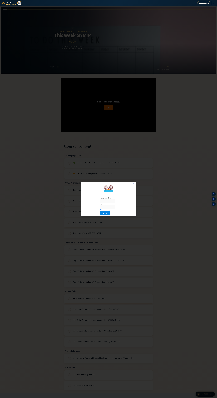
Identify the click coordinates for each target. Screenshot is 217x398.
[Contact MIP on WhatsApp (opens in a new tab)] (214, 194)
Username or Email (105, 198)
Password (102, 204)
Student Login (204, 3)
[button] (134, 184)
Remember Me (105, 210)
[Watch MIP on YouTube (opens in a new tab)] (214, 199)
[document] (108, 199)
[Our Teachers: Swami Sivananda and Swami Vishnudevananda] (19, 3)
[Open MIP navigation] (213, 3)
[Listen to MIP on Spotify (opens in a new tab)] (214, 204)
